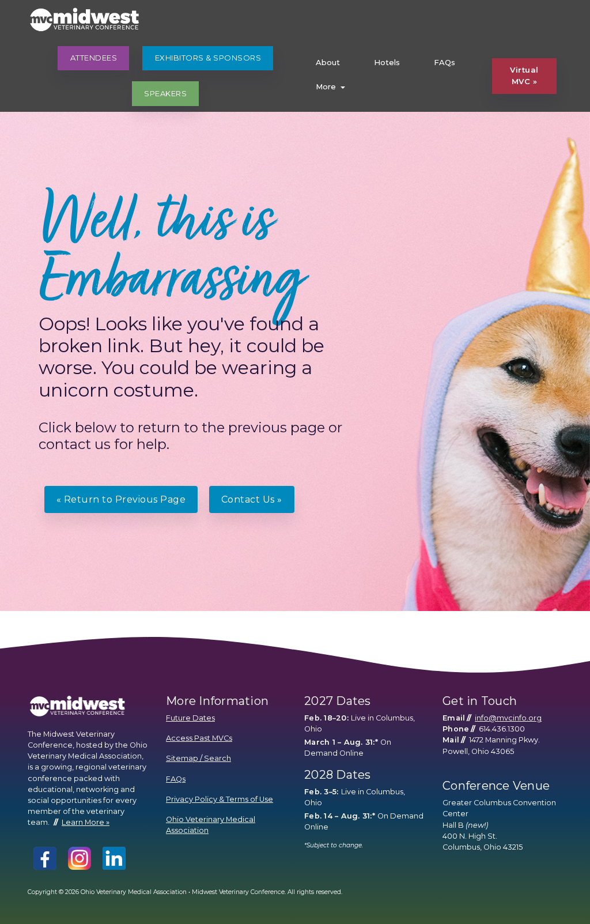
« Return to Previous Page (121, 499)
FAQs (444, 62)
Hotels (387, 62)
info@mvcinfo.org (508, 718)
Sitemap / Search (198, 758)
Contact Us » (251, 499)
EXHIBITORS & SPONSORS (208, 57)
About (328, 62)
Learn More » (85, 822)
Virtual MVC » (524, 75)
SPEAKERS (165, 93)
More (326, 86)
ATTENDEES (94, 57)
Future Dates (190, 718)
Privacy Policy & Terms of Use (219, 799)
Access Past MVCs (199, 738)
